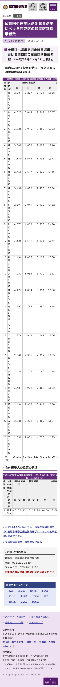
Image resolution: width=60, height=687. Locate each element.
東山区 (12, 596)
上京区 (21, 591)
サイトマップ (36, 623)
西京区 (23, 602)
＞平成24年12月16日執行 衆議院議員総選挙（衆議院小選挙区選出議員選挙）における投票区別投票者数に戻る (30, 531)
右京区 (12, 602)
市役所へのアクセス (13, 642)
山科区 (23, 596)
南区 (46, 596)
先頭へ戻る (50, 683)
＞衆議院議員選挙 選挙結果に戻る (22, 542)
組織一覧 (31, 642)
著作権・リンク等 (14, 623)
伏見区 (35, 602)
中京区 (44, 591)
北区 (11, 591)
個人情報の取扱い (40, 617)
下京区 (35, 596)
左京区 (33, 591)
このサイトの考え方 (15, 617)
